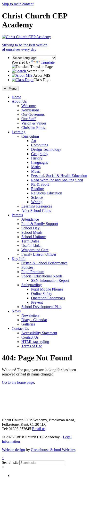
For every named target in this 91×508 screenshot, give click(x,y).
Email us (38, 429)
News (16, 311)
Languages (39, 162)
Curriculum (30, 136)
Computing (39, 145)
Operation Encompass (48, 298)
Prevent (37, 302)
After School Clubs (36, 210)
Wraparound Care (35, 250)
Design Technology (46, 149)
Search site (10, 462)
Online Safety (41, 293)
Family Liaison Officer (38, 254)
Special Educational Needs (41, 276)
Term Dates (30, 241)
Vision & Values (33, 123)
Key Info (18, 259)
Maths (36, 167)
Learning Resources (36, 206)
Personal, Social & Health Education (59, 176)
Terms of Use (31, 346)
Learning (18, 132)
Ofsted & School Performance (44, 263)
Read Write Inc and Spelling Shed (57, 180)
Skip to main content (17, 4)
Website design (13, 450)
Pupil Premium (32, 272)
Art (33, 141)
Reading (37, 189)
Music (36, 171)
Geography (39, 154)
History (36, 158)
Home (16, 97)
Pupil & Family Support (39, 224)
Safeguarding (31, 285)
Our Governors (33, 114)
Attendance (30, 219)
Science (37, 197)
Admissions (30, 110)
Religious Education (46, 193)
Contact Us (20, 328)
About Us (19, 101)
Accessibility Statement (39, 333)
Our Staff (28, 119)
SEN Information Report (50, 280)
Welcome (28, 106)
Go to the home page (18, 382)
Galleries (28, 324)
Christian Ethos (33, 127)
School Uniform (33, 237)
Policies (27, 267)
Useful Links (31, 245)
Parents (17, 215)
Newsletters (30, 315)
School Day (30, 228)
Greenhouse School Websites (53, 450)
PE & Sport (40, 184)
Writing (36, 202)
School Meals (31, 232)
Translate (48, 62)
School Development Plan (41, 307)
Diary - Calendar (34, 320)
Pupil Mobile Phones (47, 289)
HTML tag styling (35, 342)
